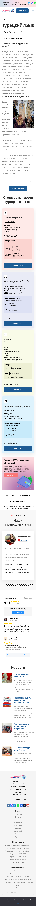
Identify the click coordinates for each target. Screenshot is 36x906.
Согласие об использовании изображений (18, 879)
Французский (18, 820)
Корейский (18, 831)
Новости (18, 885)
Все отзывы (18, 658)
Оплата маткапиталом (17, 501)
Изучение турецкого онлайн (13, 38)
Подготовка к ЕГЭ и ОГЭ (18, 854)
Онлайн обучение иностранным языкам (18, 845)
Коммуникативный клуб (18, 859)
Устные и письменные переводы (18, 848)
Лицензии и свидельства (18, 874)
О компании (18, 871)
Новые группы (9, 495)
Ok (18, 903)
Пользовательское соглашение (18, 876)
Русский (18, 837)
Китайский (18, 828)
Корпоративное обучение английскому (18, 851)
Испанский (18, 823)
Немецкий (18, 817)
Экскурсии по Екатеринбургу (18, 857)
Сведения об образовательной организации (18, 882)
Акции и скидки (25, 495)
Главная (4, 17)
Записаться (22, 10)
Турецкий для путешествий (13, 32)
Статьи (18, 888)
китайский (24, 540)
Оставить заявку (18, 188)
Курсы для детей (18, 862)
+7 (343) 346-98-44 (21, 4)
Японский (18, 834)
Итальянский (18, 825)
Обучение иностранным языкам (18, 17)
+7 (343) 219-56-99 (19, 794)
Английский (18, 814)
